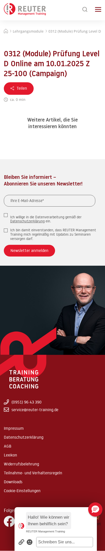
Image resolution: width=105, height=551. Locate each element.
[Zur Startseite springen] (25, 9)
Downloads (13, 481)
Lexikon (10, 455)
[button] (64, 542)
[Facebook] (9, 521)
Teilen (22, 88)
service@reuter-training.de (34, 410)
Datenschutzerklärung (27, 221)
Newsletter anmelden (29, 250)
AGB (7, 446)
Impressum (14, 428)
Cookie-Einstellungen (22, 490)
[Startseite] (6, 31)
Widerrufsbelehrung (21, 463)
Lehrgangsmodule (28, 31)
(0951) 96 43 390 (26, 402)
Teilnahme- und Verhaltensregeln (33, 472)
